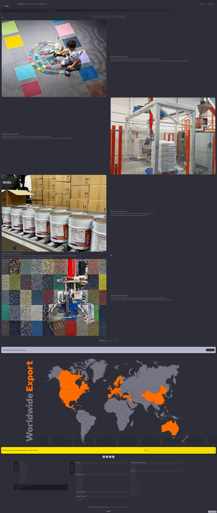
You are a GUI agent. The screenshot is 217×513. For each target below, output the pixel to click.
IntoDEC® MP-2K (79, 485)
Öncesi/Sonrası (36, 4)
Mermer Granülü (79, 470)
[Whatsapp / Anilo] (110, 456)
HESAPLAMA (41, 4)
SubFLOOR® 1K (133, 478)
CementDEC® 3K (134, 464)
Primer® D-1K (133, 472)
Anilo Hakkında (6, 10)
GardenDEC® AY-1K (79, 478)
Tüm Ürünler (213, 509)
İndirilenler (44, 10)
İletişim (46, 4)
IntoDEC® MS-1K (79, 484)
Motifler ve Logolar (23, 475)
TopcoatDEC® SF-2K (80, 500)
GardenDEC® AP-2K (80, 480)
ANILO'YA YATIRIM (13, 10)
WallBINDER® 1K (79, 489)
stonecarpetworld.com (210, 1)
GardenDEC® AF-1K (79, 476)
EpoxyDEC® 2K (133, 468)
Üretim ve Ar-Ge (29, 4)
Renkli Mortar (78, 468)
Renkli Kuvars (78, 464)
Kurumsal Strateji (23, 466)
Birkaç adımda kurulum (37, 10)
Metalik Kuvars (79, 472)
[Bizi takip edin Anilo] (103, 456)
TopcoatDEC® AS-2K (80, 498)
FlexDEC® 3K (133, 466)
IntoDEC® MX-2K (79, 487)
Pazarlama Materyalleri (135, 481)
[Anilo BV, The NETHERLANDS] (6, 3)
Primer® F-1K (133, 474)
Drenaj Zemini (23, 477)
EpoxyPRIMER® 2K (134, 476)
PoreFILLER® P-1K (79, 494)
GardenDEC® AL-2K (80, 482)
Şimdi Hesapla (210, 350)
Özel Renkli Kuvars (79, 466)
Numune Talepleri (28, 10)
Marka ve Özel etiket (24, 471)
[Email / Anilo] (113, 456)
